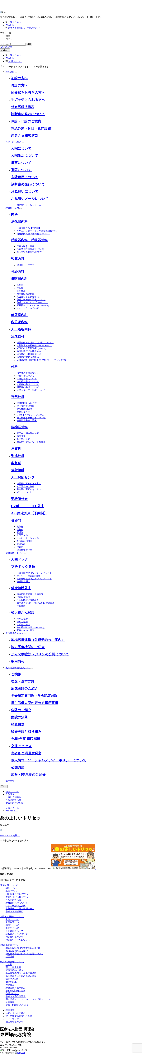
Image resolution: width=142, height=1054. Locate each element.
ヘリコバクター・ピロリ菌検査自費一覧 (37, 231)
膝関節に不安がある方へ (29, 483)
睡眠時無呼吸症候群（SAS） (31, 249)
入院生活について (24, 155)
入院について (21, 148)
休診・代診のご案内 (26, 121)
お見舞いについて (25, 191)
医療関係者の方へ (14, 633)
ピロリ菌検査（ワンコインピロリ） (34, 573)
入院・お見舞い (13, 142)
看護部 (20, 532)
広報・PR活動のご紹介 (28, 774)
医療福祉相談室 (24, 541)
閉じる (4, 786)
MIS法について (24, 492)
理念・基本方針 (22, 681)
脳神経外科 (19, 427)
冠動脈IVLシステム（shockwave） (33, 305)
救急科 (16, 463)
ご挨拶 (16, 674)
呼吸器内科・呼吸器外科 (29, 240)
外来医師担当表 (22, 107)
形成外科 (17, 456)
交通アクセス (14, 22)
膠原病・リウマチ (25, 265)
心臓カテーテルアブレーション (32, 302)
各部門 (16, 520)
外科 (14, 366)
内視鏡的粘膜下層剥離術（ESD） (33, 233)
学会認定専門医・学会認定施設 (34, 695)
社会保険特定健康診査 (28, 600)
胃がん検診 (22, 619)
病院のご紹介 (21, 710)
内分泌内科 (19, 322)
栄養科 (20, 529)
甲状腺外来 (19, 499)
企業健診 (21, 606)
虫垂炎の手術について (28, 373)
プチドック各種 (23, 566)
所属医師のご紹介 (24, 688)
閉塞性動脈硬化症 (25, 294)
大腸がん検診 (23, 624)
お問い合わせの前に (16, 1013)
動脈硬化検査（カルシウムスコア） (34, 578)
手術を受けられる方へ (28, 99)
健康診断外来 (21, 588)
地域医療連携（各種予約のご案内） (38, 640)
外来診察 (10, 71)
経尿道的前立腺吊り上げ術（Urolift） (35, 342)
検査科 (20, 547)
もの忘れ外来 (23, 439)
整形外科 (17, 397)
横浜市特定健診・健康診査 (30, 594)
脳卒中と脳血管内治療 (28, 433)
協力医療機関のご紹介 (28, 647)
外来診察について (9, 885)
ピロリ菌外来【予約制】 (29, 228)
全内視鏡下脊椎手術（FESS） (31, 417)
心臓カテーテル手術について (31, 299)
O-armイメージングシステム (31, 415)
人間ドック (19, 559)
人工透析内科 (21, 329)
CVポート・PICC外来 (27, 506)
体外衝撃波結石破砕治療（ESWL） (34, 345)
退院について (21, 170)
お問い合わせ (15, 61)
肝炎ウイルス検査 (25, 630)
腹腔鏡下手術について (28, 381)
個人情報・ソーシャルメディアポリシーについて (48, 760)
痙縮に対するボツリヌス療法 (31, 442)
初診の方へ (19, 78)
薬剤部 (20, 526)
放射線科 (17, 470)
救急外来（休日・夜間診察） (32, 128)
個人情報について (14, 1022)
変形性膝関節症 (24, 409)
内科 (14, 214)
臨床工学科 (22, 535)
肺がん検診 (22, 621)
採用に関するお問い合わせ (19, 1016)
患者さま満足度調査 (26, 753)
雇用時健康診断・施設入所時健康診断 (35, 603)
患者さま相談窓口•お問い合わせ (23, 28)
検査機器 (17, 724)
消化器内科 (19, 221)
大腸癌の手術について (28, 384)
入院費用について (24, 177)
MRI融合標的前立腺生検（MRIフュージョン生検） (42, 360)
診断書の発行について (28, 114)
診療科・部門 (12, 208)
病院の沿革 (19, 717)
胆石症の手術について (28, 387)
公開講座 (17, 767)
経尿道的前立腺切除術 (28, 357)
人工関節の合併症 (25, 486)
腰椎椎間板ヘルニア (27, 403)
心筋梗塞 (21, 291)
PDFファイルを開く (10, 835)
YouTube (10, 25)
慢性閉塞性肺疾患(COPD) (29, 252)
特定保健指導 (23, 597)
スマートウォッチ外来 (28, 308)
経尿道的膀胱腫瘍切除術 (29, 354)
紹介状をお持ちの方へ (28, 92)
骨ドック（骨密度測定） (29, 576)
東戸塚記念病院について (18, 667)
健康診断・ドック (14, 553)
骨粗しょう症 (23, 412)
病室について (21, 162)
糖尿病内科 (19, 315)
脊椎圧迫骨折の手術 (27, 420)
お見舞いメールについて (30, 198)
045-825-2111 (6, 47)
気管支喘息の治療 (25, 246)
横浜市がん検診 (23, 612)
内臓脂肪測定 (23, 581)
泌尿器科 (17, 336)
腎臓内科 (17, 259)
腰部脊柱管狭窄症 (25, 406)
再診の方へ (19, 85)
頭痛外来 (21, 436)
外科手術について (25, 376)
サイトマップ (12, 1019)
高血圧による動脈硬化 (28, 296)
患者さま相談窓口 (24, 135)
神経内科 (17, 271)
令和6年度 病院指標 (25, 739)
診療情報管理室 (24, 550)
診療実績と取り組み (26, 731)
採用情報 (17, 661)
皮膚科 (16, 448)
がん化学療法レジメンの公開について (40, 654)
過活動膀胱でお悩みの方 (29, 351)
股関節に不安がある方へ (29, 489)
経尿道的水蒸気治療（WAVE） (32, 348)
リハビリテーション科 (28, 538)
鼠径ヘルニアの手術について (31, 390)
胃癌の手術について (27, 378)
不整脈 (20, 285)
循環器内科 (19, 279)
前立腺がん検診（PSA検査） (31, 627)
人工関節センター (24, 477)
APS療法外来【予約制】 (29, 513)
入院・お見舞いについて (12, 916)
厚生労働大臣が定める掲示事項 (34, 703)
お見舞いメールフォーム (29, 205)
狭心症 (20, 288)
